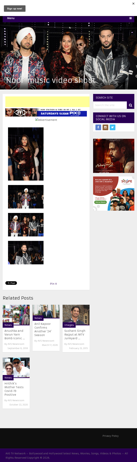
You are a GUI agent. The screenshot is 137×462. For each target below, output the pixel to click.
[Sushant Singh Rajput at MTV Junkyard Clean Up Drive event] (76, 315)
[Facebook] (98, 127)
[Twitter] (112, 127)
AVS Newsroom (16, 344)
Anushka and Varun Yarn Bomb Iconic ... (14, 334)
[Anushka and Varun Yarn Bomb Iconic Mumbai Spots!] (16, 315)
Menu (11, 18)
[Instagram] (105, 127)
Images (69, 325)
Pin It (53, 283)
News (8, 325)
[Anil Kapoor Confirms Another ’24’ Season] (46, 311)
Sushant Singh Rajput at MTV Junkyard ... (74, 334)
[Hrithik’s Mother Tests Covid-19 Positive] (16, 368)
